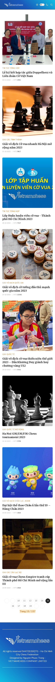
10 (18, 600)
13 (36, 600)
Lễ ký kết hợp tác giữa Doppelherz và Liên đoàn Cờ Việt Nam (27, 74)
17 (19, 606)
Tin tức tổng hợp (10, 68)
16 (13, 606)
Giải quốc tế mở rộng (13, 429)
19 (30, 606)
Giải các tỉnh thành (12, 140)
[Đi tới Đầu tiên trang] (6, 600)
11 (24, 600)
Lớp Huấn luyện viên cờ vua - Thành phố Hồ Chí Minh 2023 (26, 217)
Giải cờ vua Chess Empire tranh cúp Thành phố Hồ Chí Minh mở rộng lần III (27, 580)
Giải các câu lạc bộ (12, 572)
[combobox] (51, 5)
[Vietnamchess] (13, 4)
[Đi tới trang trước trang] (12, 600)
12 (30, 600)
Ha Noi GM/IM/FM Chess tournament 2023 (19, 435)
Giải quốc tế (8, 354)
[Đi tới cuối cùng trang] (42, 606)
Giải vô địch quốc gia (13, 283)
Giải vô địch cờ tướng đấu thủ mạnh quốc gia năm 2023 (26, 288)
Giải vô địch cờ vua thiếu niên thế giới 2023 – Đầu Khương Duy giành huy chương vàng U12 (27, 362)
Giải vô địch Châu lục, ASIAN (16, 501)
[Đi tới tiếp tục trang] (36, 606)
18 (24, 606)
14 (42, 600)
